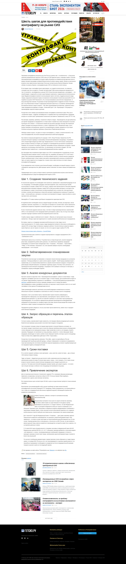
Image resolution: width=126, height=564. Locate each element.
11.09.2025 (93, 192)
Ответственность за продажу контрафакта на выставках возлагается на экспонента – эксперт (59, 500)
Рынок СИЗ (81, 13)
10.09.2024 (93, 228)
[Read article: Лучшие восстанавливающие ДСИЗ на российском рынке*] (85, 160)
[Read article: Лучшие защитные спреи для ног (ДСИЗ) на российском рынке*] (92, 137)
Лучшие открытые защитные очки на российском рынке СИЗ (96, 235)
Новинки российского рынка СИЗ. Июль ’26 (94, 118)
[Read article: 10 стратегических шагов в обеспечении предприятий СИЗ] (30, 469)
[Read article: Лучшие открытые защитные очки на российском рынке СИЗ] (85, 235)
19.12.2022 (55, 505)
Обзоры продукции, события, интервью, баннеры (62, 541)
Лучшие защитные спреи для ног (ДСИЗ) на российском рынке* (91, 140)
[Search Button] (40, 13)
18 (85, 263)
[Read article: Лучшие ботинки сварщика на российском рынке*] (85, 208)
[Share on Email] (36, 70)
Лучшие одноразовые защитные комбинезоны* (97, 215)
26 (88, 266)
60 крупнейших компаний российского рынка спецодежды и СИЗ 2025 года (93, 112)
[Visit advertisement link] (65, 7)
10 (82, 260)
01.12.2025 (93, 180)
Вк (65, 450)
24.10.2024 (93, 219)
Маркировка (53, 13)
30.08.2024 (93, 238)
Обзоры (60, 13)
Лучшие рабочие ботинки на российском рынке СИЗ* (96, 198)
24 (82, 266)
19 (88, 263)
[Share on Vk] (29, 70)
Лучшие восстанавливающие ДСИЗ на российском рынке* (96, 160)
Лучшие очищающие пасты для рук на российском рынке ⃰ (96, 169)
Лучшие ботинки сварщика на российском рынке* (96, 207)
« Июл (82, 272)
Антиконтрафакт (30, 453)
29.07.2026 (93, 154)
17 (82, 263)
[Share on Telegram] (33, 70)
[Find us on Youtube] (66, 1)
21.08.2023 (54, 467)
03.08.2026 (85, 142)
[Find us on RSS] (70, 1)
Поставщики (74, 13)
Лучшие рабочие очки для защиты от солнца (96, 177)
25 (85, 266)
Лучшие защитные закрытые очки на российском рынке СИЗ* (96, 225)
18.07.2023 (55, 483)
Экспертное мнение (41, 453)
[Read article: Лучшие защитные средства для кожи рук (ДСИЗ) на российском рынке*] (85, 150)
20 (91, 263)
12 (88, 260)
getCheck (23, 282)
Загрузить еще (49, 518)
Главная (23, 17)
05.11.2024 (93, 210)
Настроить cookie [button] (82, 539)
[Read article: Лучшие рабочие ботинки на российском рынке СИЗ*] (85, 198)
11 (85, 260)
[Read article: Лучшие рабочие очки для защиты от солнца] (85, 178)
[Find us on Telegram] (64, 1)
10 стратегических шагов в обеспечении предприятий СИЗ (59, 464)
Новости (45, 13)
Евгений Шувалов (29, 29)
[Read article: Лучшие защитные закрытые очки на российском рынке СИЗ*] (85, 225)
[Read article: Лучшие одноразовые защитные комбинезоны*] (85, 216)
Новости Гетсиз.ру (47, 483)
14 (95, 260)
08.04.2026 (93, 172)
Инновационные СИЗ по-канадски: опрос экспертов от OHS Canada (58, 480)
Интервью (66, 13)
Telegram (52, 450)
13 (91, 260)
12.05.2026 (93, 163)
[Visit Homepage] (28, 13)
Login (103, 1)
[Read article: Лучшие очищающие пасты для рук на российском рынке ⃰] (85, 170)
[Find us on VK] (68, 1)
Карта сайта (24, 543)
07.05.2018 (38, 29)
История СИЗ (96, 13)
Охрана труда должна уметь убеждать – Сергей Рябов (36, 231)
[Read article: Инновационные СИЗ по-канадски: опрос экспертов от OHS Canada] (30, 484)
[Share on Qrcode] (40, 70)
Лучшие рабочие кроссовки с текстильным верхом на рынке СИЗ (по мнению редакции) (97, 187)
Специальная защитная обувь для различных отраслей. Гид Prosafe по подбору (87, 102)
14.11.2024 (93, 202)
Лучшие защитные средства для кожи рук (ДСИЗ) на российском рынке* (96, 150)
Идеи (27, 17)
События (88, 13)
